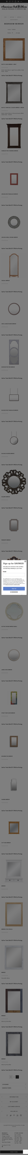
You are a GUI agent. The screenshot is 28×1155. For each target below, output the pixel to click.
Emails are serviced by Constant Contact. (12, 584)
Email (4, 571)
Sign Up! (14, 588)
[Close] (25, 561)
